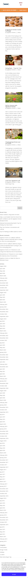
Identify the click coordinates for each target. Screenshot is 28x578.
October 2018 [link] (3, 436)
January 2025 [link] (3, 307)
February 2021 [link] (3, 378)
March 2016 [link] (3, 510)
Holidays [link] (2, 552)
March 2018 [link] (3, 453)
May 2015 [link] (2, 532)
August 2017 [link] (3, 469)
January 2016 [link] (3, 515)
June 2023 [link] (2, 345)
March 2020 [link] (3, 400)
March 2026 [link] (3, 275)
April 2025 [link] (2, 299)
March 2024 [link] (3, 331)
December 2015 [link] (4, 517)
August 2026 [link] (3, 266)
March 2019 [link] (3, 424)
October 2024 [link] (3, 314)
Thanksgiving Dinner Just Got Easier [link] (12, 142)
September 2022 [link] (4, 359)
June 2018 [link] (2, 445)
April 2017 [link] (2, 479)
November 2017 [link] (4, 462)
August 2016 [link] (3, 498)
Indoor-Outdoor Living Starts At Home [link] (9, 214)
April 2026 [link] (2, 273)
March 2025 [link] (3, 302)
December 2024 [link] (4, 309)
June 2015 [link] (2, 529)
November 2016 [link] (4, 491)
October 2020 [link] (3, 386)
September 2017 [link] (4, 467)
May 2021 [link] (2, 371)
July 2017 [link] (2, 472)
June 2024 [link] (2, 323)
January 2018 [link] (3, 457)
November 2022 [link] (4, 357)
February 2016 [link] (3, 512)
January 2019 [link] (3, 429)
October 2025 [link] (3, 287)
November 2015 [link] (4, 520)
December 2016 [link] (4, 488)
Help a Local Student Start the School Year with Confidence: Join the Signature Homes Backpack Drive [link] (10, 218)
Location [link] (2, 554)
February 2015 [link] (3, 539)
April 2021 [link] (2, 374)
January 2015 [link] (3, 541)
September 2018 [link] (4, 438)
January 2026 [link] (3, 280)
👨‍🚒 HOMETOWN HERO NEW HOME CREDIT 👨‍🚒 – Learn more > (14, 10)
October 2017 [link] (3, 464)
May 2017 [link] (2, 476)
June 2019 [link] (2, 417)
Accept (14, 574)
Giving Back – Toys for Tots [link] (13, 68)
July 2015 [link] (2, 527)
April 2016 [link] (2, 508)
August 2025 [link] (3, 292)
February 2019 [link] (3, 426)
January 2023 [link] (3, 352)
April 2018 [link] (2, 450)
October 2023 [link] (3, 340)
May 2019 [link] (2, 419)
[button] (25, 560)
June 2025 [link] (2, 295)
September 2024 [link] (4, 316)
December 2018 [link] (4, 431)
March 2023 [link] (3, 350)
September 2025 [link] (4, 290)
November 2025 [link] (4, 285)
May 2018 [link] (2, 448)
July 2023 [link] (2, 343)
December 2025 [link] (4, 283)
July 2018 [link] (2, 443)
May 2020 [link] (2, 395)
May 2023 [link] (2, 347)
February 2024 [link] (3, 333)
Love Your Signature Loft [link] (12, 180)
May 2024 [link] (2, 326)
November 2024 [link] (4, 311)
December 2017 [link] (4, 460)
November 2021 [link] (4, 366)
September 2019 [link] (4, 412)
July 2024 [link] (2, 321)
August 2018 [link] (3, 441)
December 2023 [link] (4, 335)
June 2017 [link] (2, 474)
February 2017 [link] (3, 484)
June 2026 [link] (2, 268)
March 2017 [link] (3, 481)
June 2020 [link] (2, 393)
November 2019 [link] (4, 407)
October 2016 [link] (3, 493)
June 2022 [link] (2, 362)
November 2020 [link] (4, 383)
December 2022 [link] (4, 354)
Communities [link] (3, 547)
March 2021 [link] (3, 376)
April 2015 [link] (2, 534)
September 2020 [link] (4, 388)
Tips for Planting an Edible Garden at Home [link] (11, 231)
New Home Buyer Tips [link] (5, 557)
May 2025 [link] (2, 297)
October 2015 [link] (3, 522)
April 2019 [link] (2, 421)
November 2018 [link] (4, 433)
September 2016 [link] (4, 496)
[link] (6, 4)
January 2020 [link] (3, 405)
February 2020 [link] (3, 402)
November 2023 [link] (4, 338)
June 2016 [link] (2, 503)
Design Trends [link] (3, 549)
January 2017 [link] (3, 486)
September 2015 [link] (4, 524)
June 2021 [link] (2, 369)
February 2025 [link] (3, 304)
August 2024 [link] (3, 319)
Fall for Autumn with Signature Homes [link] (11, 106)
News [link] (19, 32)
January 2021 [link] (3, 381)
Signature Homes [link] (11, 32)
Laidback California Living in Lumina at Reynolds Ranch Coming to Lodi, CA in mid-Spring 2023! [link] (11, 239)
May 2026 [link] (2, 271)
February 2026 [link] (3, 278)
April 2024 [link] (2, 328)
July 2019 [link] (2, 414)
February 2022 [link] (3, 364)
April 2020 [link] (2, 398)
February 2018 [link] (3, 455)
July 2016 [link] (2, 500)
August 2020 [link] (3, 390)
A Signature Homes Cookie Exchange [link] (13, 30)
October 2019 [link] (3, 409)
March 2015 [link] (3, 536)
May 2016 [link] (2, 505)
